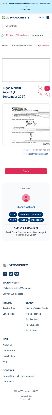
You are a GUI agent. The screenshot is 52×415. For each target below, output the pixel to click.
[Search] (5, 25)
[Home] (15, 17)
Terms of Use (26, 396)
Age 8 (13, 219)
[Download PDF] (47, 88)
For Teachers (32, 319)
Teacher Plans (9, 308)
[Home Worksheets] (2, 35)
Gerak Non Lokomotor (31, 214)
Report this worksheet (37, 154)
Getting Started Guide (37, 308)
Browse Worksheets (13, 293)
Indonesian (36, 219)
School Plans (9, 313)
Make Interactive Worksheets (17, 288)
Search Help (9, 355)
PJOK (12, 214)
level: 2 (23, 219)
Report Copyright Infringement (18, 375)
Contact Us (8, 381)
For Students (32, 324)
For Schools (31, 330)
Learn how (26, 9)
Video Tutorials (33, 313)
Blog (5, 361)
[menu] (48, 17)
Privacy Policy (26, 399)
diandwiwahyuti (26, 206)
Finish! (26, 171)
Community (9, 350)
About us (7, 344)
